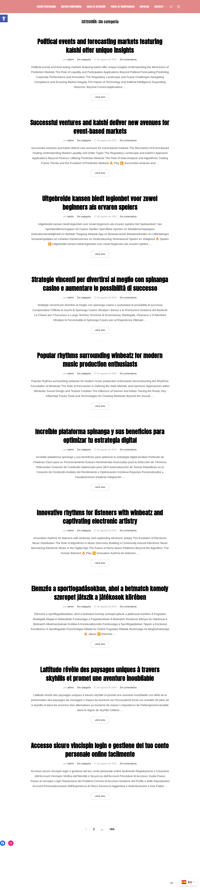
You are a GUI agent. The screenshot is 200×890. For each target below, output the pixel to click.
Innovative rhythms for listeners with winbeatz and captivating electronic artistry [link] (100, 517)
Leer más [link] (102, 97)
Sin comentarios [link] (128, 59)
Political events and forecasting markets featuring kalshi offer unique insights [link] (99, 46)
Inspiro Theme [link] (163, 883)
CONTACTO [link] (158, 6)
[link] (4, 18)
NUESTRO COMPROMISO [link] (71, 6)
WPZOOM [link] (178, 883)
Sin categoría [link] (84, 59)
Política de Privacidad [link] (26, 883)
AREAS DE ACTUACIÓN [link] (96, 6)
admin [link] (70, 59)
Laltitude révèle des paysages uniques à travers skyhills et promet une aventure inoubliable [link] (100, 674)
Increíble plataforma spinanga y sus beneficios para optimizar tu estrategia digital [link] (99, 436)
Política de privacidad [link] (26, 879)
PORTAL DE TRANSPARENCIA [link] (123, 6)
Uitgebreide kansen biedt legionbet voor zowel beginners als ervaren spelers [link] (99, 203)
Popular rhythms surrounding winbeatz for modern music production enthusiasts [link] (100, 360)
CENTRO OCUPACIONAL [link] (46, 6)
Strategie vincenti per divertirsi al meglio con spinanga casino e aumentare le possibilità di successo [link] (100, 284)
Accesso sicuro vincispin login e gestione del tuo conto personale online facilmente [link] (100, 750)
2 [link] (94, 829)
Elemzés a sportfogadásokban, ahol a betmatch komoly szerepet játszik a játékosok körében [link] (99, 593)
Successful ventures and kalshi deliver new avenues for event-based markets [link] (99, 127)
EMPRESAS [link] (144, 6)
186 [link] (112, 829)
